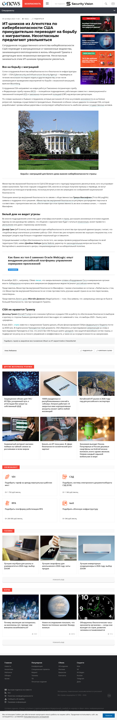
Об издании (63, 666)
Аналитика (9, 669)
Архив (7, 678)
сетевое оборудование (72, 280)
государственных (96, 105)
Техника (35, 675)
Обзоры (8, 675)
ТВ (32, 678)
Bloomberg (15, 83)
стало (16, 325)
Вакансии (62, 672)
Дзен (79, 682)
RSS (9, 693)
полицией (57, 94)
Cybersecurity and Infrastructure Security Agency (35, 74)
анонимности (87, 99)
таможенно (34, 94)
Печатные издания (39, 682)
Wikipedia (94, 168)
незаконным (83, 222)
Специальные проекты (41, 669)
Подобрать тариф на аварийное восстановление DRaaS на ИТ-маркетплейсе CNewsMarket (40, 341)
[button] (106, 3)
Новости (8, 666)
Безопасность (33, 3)
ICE (25, 94)
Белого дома (21, 299)
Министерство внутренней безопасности (55, 200)
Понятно (108, 715)
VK (78, 669)
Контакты (62, 675)
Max (78, 666)
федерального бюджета (96, 325)
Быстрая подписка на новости (20, 690)
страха (66, 218)
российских (82, 283)
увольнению (7, 225)
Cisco (84, 280)
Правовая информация (17, 702)
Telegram (80, 678)
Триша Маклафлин (82, 197)
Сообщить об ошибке (16, 699)
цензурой (69, 331)
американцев (93, 328)
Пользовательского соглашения (36, 717)
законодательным (75, 243)
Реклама (61, 669)
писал (38, 280)
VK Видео (80, 672)
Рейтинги (8, 672)
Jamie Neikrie (48, 243)
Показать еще (58, 580)
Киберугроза (15, 283)
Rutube (79, 675)
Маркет (34, 672)
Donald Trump (24, 314)
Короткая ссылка (105, 351)
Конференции (37, 666)
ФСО (33, 91)
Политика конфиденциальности (20, 696)
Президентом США (36, 328)
